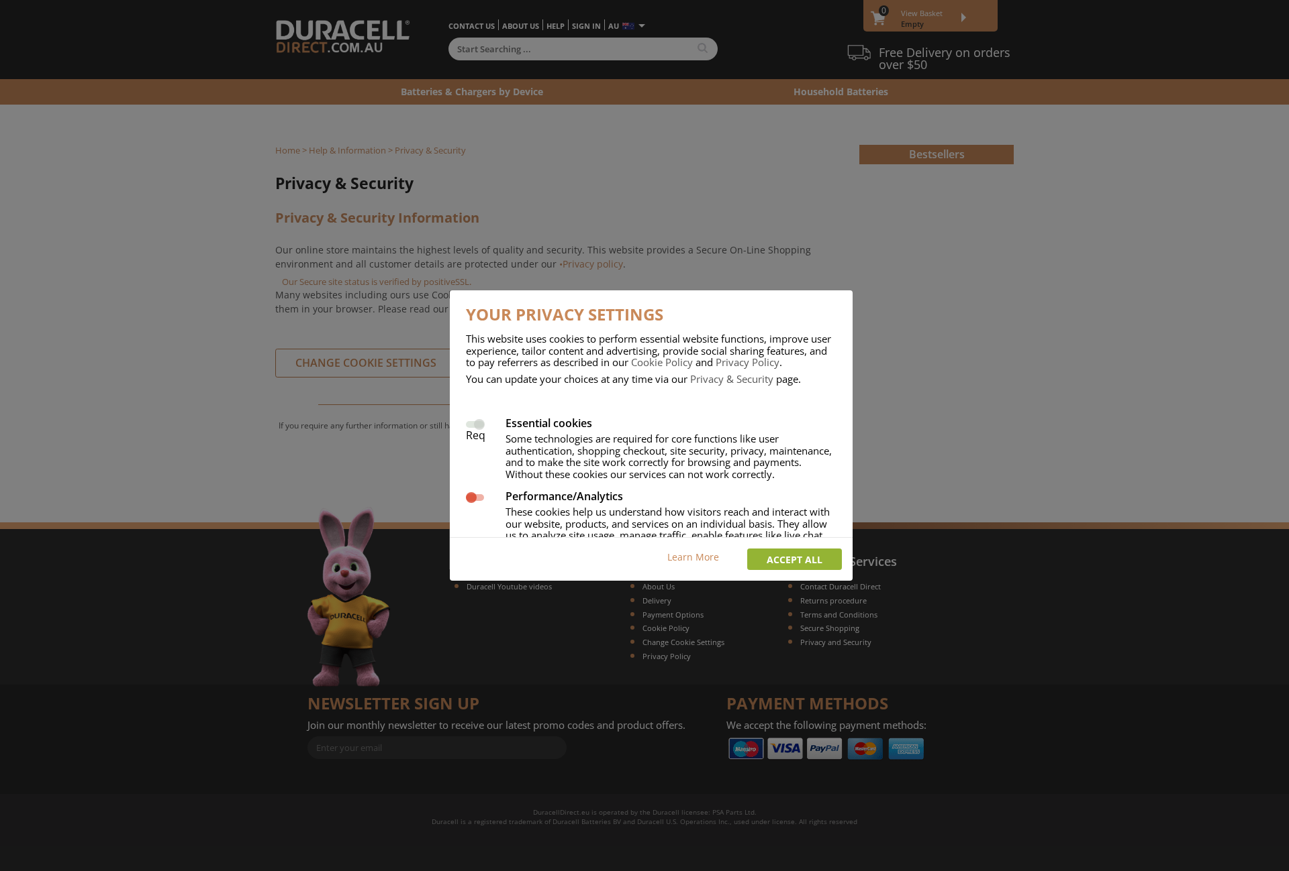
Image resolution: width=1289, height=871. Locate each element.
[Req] (475, 423)
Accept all (794, 559)
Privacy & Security (731, 379)
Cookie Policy (662, 362)
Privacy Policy (747, 362)
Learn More (693, 556)
